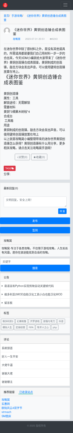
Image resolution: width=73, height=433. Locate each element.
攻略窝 (16, 39)
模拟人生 (7, 327)
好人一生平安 (10, 356)
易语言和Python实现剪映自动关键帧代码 (28, 286)
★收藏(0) (39, 157)
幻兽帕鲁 (21, 321)
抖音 (61, 321)
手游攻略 (16, 15)
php (55, 327)
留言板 (7, 303)
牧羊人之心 (43, 327)
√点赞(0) (22, 157)
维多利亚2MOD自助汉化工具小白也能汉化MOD (32, 294)
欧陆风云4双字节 (12, 408)
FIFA (31, 327)
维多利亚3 (8, 321)
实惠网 (6, 404)
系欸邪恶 (7, 348)
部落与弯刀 (49, 321)
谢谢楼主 (7, 382)
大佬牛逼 (7, 365)
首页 (6, 15)
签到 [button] (35, 230)
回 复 (62, 211)
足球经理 (20, 327)
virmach (6, 412)
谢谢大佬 (7, 373)
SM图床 (6, 416)
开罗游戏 (35, 321)
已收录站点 (26, 392)
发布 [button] (35, 221)
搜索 (35, 268)
